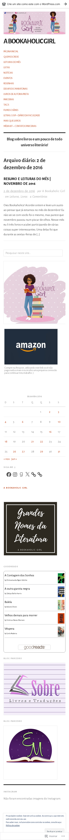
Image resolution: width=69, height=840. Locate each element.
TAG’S (6, 105)
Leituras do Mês (12, 62)
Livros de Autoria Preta (16, 94)
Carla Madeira (12, 633)
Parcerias (9, 99)
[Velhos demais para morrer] (61, 618)
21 (32, 441)
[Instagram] (15, 474)
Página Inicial (11, 51)
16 (50, 431)
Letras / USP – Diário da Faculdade (22, 115)
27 (23, 451)
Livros (24, 196)
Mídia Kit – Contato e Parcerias (20, 126)
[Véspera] (61, 631)
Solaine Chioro (12, 607)
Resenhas (9, 83)
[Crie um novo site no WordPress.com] (34, 4)
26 (14, 451)
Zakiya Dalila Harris (14, 593)
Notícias (8, 73)
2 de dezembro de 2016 (19, 191)
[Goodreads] (21, 474)
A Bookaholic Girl (29, 41)
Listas (7, 67)
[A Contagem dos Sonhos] (61, 577)
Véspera (9, 628)
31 (59, 451)
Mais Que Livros (12, 121)
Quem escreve (11, 57)
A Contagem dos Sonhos (19, 575)
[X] (27, 474)
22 (41, 441)
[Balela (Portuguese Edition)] (61, 604)
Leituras (14, 196)
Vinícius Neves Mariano (15, 620)
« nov (7, 458)
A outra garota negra (17, 588)
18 (6, 441)
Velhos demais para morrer (21, 615)
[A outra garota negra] (61, 591)
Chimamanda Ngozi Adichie (17, 580)
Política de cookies (13, 825)
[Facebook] (9, 474)
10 (59, 421)
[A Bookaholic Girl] (34, 20)
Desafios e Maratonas (16, 89)
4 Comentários (38, 196)
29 (41, 451)
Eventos (8, 78)
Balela (8, 601)
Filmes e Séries (11, 110)
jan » (14, 458)
